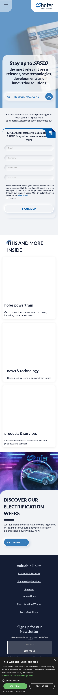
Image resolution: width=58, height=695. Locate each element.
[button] (6, 6)
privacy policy (23, 195)
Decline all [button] (42, 686)
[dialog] (29, 676)
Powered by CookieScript (14, 692)
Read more (28, 672)
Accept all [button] (15, 686)
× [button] (54, 660)
